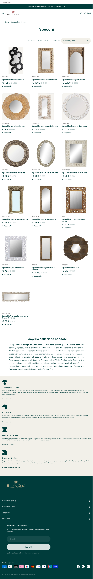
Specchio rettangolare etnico (72, 82)
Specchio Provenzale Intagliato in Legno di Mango (15, 317)
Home (7, 25)
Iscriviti (28, 547)
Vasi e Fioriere (63, 360)
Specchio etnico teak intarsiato (44, 82)
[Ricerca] (79, 13)
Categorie (15, 25)
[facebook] (76, 566)
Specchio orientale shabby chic (73, 174)
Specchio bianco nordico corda (73, 128)
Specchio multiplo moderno (13, 82)
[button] (3, 13)
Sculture (78, 360)
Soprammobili (47, 360)
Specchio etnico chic (69, 268)
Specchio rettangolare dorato (43, 220)
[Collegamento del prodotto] (15, 63)
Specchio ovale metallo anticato (44, 174)
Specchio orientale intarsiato (13, 174)
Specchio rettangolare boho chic (45, 128)
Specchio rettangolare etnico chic (15, 220)
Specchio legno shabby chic (13, 268)
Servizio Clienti (49, 369)
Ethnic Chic (14, 574)
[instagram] (86, 566)
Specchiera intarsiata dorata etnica (72, 221)
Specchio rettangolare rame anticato (43, 269)
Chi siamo (47, 366)
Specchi (64, 354)
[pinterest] (81, 566)
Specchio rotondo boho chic (13, 128)
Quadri (36, 360)
